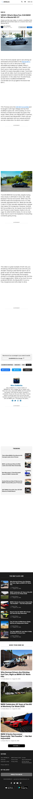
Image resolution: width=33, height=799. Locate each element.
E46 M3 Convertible (22, 107)
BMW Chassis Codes (16, 757)
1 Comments (29, 27)
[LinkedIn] (20, 401)
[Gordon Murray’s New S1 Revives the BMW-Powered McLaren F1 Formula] (28, 479)
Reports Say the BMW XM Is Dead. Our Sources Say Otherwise (20, 612)
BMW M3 (3, 12)
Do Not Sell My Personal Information (27, 762)
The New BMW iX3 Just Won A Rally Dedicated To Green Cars (21, 632)
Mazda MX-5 (26, 61)
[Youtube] (18, 783)
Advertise (3, 759)
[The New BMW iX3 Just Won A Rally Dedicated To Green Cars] (4, 631)
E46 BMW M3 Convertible (7, 364)
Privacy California (5, 764)
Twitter (17, 369)
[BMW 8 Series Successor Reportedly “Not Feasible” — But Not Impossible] (4, 602)
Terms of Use (14, 759)
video (23, 364)
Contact (24, 757)
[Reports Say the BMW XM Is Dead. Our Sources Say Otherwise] (4, 612)
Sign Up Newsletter (26, 759)
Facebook (6, 369)
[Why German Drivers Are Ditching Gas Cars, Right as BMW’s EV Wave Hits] (4, 581)
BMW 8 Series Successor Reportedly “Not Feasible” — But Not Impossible (21, 602)
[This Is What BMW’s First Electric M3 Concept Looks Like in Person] (28, 454)
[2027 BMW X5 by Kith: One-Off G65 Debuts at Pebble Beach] (28, 488)
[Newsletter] (25, 1)
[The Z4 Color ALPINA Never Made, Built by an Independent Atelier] (4, 621)
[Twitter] (15, 401)
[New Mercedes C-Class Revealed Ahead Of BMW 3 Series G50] (28, 471)
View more (16, 745)
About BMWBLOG (5, 757)
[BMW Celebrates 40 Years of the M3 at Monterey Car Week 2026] (4, 592)
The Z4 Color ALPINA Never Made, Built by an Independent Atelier (20, 622)
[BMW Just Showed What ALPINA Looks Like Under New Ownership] (28, 462)
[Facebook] (12, 401)
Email (28, 369)
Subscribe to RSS (5, 761)
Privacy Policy (14, 761)
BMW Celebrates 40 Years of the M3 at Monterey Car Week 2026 (21, 592)
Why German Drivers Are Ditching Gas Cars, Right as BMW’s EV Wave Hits (20, 583)
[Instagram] (18, 401)
